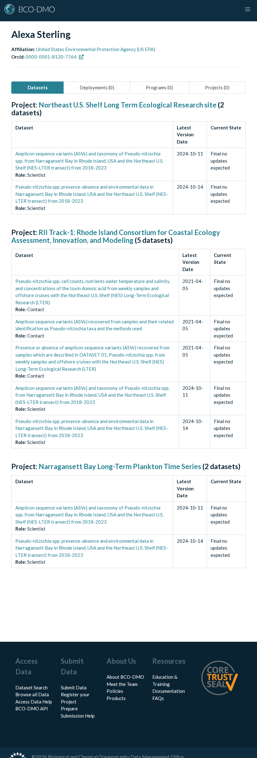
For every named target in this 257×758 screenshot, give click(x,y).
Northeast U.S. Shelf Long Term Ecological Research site (128, 105)
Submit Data (74, 687)
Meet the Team (122, 684)
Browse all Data (32, 694)
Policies (115, 691)
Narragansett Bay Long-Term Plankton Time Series (120, 466)
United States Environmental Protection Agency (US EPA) (95, 49)
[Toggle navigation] (247, 9)
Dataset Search (31, 687)
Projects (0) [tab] (217, 87)
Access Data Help (33, 701)
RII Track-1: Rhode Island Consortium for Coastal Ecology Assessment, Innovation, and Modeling (115, 236)
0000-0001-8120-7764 (51, 57)
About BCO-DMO (125, 677)
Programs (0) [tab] (159, 87)
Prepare (69, 708)
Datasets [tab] (38, 87)
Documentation (168, 691)
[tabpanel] (128, 342)
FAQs (158, 698)
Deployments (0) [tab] (97, 87)
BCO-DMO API (31, 708)
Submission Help (78, 716)
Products (116, 698)
